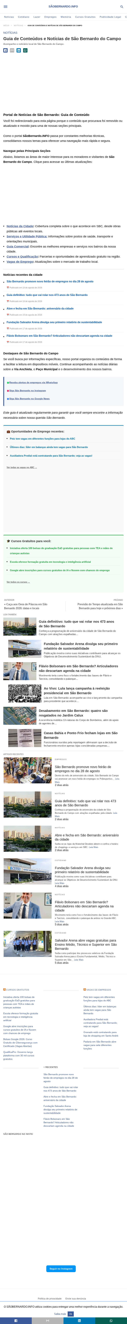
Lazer (37, 17)
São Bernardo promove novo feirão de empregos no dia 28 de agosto (50, 281)
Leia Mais (93, 847)
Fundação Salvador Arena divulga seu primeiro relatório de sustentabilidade (54, 322)
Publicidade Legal (110, 17)
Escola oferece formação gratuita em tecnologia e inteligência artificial (50, 561)
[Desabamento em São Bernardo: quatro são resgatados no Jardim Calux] (19, 716)
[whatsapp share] (25, 50)
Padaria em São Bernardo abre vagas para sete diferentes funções (100, 1045)
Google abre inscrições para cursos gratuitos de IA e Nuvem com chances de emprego (60, 570)
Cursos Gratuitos (85, 17)
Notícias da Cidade (20, 226)
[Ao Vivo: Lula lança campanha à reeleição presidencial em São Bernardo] (24, 693)
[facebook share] (5, 50)
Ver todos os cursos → (18, 582)
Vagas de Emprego (20, 261)
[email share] (12, 50)
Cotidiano (23, 17)
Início (6, 25)
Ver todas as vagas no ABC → (22, 467)
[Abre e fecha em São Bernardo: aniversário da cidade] (28, 839)
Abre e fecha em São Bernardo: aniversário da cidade (40, 308)
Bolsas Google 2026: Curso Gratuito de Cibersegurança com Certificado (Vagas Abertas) (20, 1042)
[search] (122, 7)
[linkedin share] (19, 50)
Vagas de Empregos (98, 990)
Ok (70, 1314)
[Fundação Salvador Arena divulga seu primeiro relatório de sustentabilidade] (24, 649)
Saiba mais (60, 1313)
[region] (63, 83)
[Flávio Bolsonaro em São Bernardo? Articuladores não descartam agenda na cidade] (19, 671)
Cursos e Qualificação (22, 256)
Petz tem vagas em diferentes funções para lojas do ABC (42, 438)
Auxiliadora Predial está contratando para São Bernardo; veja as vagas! (51, 455)
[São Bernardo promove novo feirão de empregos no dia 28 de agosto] (28, 770)
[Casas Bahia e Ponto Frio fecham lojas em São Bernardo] (24, 738)
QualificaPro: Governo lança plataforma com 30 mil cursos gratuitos (18, 1055)
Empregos (50, 17)
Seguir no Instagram (61, 1268)
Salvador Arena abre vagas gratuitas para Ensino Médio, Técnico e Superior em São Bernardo (86, 944)
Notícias (9, 17)
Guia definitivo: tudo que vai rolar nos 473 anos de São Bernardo (47, 295)
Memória (66, 17)
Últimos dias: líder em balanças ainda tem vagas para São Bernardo (49, 447)
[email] (48, 1320)
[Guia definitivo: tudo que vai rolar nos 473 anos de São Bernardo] (19, 627)
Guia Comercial (17, 246)
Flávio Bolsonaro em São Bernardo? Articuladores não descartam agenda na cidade (59, 335)
